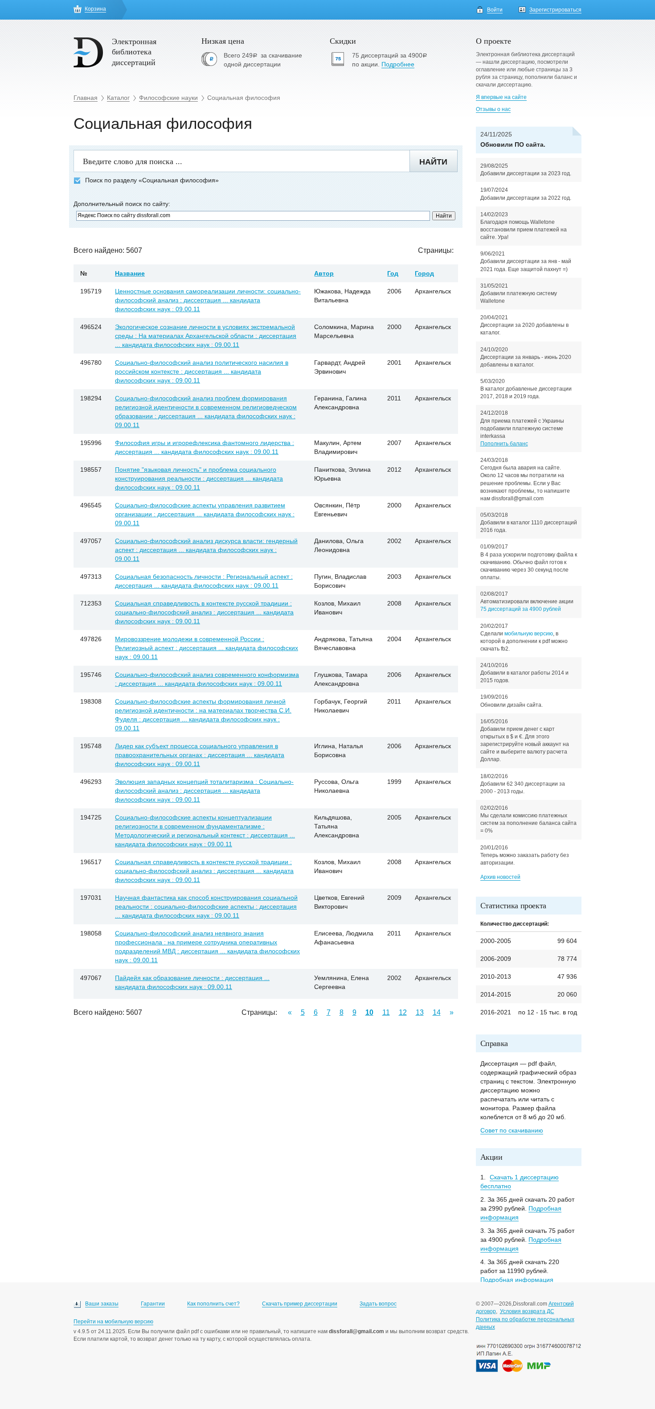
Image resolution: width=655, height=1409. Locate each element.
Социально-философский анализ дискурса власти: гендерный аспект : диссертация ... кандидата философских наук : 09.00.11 (206, 549)
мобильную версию (528, 633)
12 (403, 1012)
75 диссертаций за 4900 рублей (520, 609)
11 (386, 1012)
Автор (324, 273)
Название (130, 273)
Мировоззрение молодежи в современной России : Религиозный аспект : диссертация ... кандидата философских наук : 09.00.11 (206, 647)
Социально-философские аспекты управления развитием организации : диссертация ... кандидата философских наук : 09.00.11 (205, 514)
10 (369, 1012)
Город (424, 273)
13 (420, 1012)
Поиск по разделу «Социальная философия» (152, 180)
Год (392, 273)
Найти (433, 161)
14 (437, 1012)
